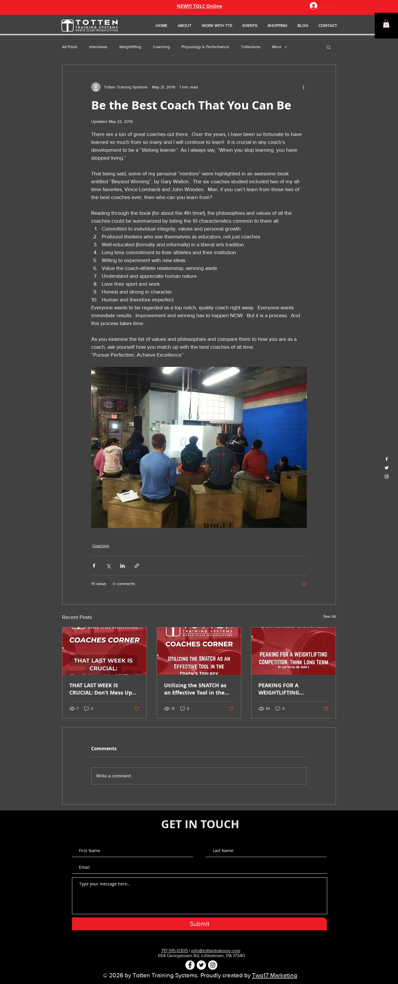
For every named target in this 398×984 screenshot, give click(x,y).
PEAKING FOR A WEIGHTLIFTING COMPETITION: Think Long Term (292, 689)
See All (329, 616)
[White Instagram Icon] (386, 476)
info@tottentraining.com (215, 950)
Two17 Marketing (274, 975)
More (276, 46)
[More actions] (303, 86)
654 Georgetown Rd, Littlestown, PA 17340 (201, 955)
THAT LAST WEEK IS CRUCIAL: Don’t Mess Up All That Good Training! (100, 689)
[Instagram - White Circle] (212, 965)
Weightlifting (130, 46)
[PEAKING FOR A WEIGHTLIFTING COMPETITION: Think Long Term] (293, 651)
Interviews (98, 46)
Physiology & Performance (205, 46)
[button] (386, 23)
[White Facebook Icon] (386, 459)
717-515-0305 (174, 950)
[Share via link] (137, 565)
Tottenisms (250, 46)
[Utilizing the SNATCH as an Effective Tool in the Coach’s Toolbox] (199, 651)
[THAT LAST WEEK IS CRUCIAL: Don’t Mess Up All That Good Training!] (104, 651)
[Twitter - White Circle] (201, 965)
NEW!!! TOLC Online (199, 6)
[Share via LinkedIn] (122, 565)
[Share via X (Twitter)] (108, 565)
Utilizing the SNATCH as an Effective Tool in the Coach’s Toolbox (195, 689)
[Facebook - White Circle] (190, 965)
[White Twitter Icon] (386, 467)
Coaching (161, 46)
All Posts (70, 46)
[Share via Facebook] (94, 565)
